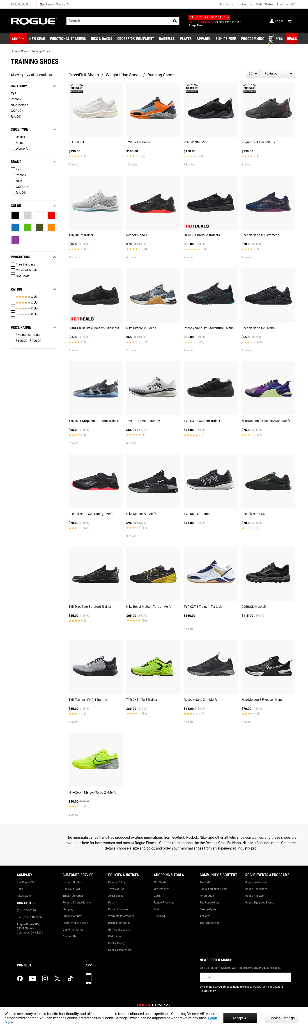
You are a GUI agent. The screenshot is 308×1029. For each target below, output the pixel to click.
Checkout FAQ (71, 889)
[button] (175, 21)
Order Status (265, 4)
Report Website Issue (75, 922)
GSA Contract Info (119, 929)
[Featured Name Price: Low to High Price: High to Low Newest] (278, 73)
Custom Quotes (72, 882)
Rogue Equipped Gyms (213, 889)
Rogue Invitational (256, 882)
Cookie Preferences (119, 950)
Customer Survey (73, 929)
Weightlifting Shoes (123, 74)
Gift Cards (226, 4)
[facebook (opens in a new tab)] (19, 978)
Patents (113, 902)
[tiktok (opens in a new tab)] (70, 978)
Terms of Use (116, 889)
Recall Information (119, 922)
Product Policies (118, 909)
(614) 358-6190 (26, 910)
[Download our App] (88, 978)
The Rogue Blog (209, 902)
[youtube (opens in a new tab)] (32, 978)
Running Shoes (160, 74)
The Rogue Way (26, 882)
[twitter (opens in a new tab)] (57, 978)
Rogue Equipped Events (259, 902)
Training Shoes (41, 51)
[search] (122, 21)
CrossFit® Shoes (84, 74)
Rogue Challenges (256, 889)
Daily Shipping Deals (207, 17)
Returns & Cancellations (77, 902)
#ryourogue (207, 895)
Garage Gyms (208, 909)
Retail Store (24, 895)
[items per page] (253, 73)
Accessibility (115, 895)
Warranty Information (121, 916)
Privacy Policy (116, 882)
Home (14, 51)
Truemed (159, 916)
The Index (205, 882)
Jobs (20, 889)
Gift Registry (161, 889)
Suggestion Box (72, 916)
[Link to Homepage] (34, 21)
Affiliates (205, 916)
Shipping (68, 909)
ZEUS (157, 895)
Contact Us (244, 4)
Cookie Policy (116, 943)
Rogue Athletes (254, 895)
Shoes (25, 51)
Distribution (115, 936)
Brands (158, 909)
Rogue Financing (164, 902)
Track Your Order (73, 895)
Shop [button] (16, 39)
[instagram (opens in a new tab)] (45, 978)
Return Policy (208, 990)
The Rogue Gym (209, 922)
